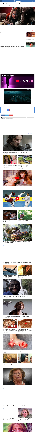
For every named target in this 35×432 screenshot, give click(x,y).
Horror (17, 117)
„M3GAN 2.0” (2, 49)
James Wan (21, 117)
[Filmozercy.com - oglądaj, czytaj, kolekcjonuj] (17, 1)
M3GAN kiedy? (3, 118)
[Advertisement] (18, 126)
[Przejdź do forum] (2, 1)
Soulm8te (7, 118)
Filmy (8, 117)
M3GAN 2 (28, 117)
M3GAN (25, 117)
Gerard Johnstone (12, 117)
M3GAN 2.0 (32, 117)
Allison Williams (5, 117)
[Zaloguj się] (32, 1)
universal (11, 118)
